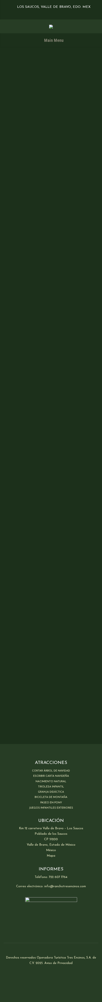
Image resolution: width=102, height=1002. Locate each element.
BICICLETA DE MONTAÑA (51, 797)
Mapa (51, 855)
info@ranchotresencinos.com (65, 886)
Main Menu (53, 40)
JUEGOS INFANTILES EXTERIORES (51, 808)
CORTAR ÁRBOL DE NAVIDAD (51, 771)
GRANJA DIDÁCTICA (51, 792)
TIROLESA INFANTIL (51, 787)
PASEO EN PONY (51, 802)
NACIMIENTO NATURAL (51, 781)
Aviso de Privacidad (58, 963)
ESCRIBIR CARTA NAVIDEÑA (51, 776)
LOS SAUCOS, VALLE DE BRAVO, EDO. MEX (53, 7)
